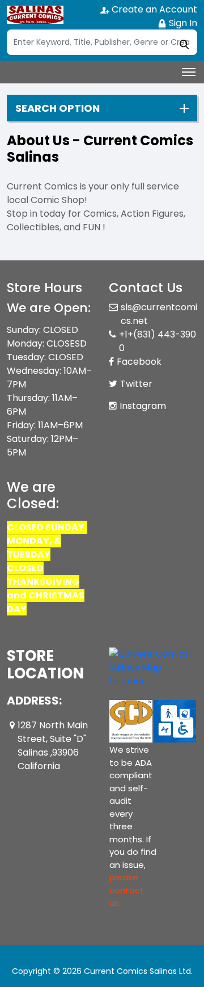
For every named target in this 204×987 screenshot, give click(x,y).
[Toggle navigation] (189, 72)
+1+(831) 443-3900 (157, 341)
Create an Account (153, 9)
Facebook (139, 361)
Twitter (136, 383)
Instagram (143, 405)
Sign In (182, 22)
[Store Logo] (35, 15)
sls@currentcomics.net (159, 314)
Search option (57, 108)
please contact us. (126, 890)
